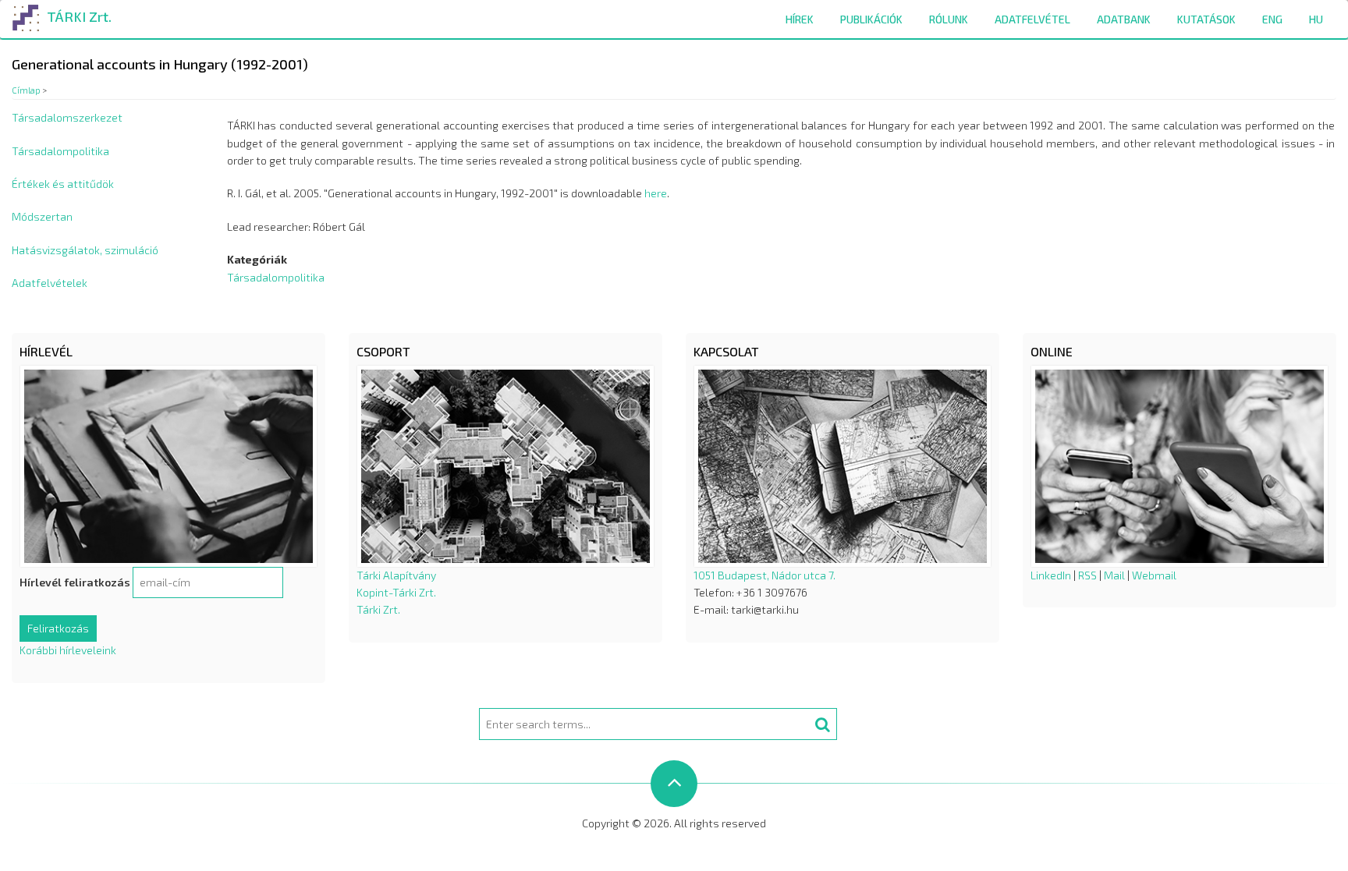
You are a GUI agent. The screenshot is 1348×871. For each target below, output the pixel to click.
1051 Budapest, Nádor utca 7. (764, 575)
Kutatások (1206, 19)
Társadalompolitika (60, 151)
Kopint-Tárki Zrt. (396, 592)
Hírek (800, 19)
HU (1316, 19)
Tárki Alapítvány (396, 575)
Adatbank (1124, 19)
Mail (1114, 575)
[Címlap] (26, 15)
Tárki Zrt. (378, 609)
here (655, 193)
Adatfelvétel (1032, 19)
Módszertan (42, 216)
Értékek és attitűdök (63, 183)
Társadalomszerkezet (67, 117)
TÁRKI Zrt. (79, 16)
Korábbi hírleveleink (68, 650)
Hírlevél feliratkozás (75, 582)
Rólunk (948, 19)
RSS (1087, 575)
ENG (1272, 19)
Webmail (1154, 575)
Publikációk (871, 19)
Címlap (26, 90)
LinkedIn (1051, 575)
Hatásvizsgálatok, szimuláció (85, 250)
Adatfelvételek (49, 282)
